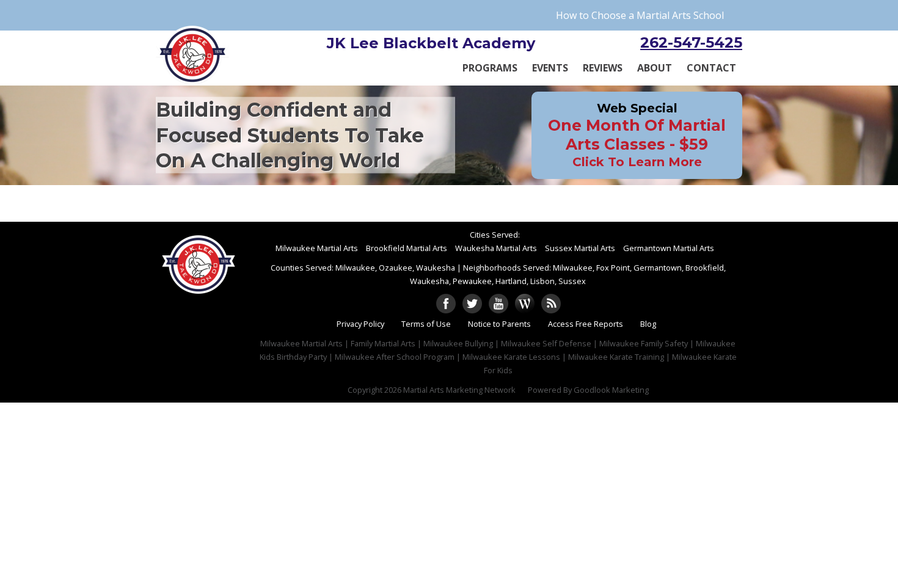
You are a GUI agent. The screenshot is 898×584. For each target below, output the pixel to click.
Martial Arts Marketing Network (459, 389)
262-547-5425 (691, 42)
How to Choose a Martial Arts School (640, 15)
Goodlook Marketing (611, 389)
